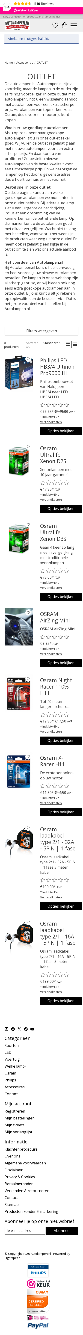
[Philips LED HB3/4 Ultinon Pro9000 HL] (19, 373)
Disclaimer (14, 1169)
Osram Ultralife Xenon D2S (53, 454)
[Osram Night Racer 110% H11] (19, 693)
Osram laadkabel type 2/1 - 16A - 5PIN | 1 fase (57, 933)
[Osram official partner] (38, 1312)
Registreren (15, 1111)
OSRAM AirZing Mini (55, 617)
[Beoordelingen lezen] (55, 405)
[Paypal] (38, 1327)
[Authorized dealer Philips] (38, 1276)
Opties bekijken (60, 430)
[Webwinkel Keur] (38, 1286)
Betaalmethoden (19, 1183)
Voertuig (12, 1059)
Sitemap (12, 1204)
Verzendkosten (51, 422)
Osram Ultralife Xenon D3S (53, 532)
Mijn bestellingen (20, 1118)
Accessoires (24, 62)
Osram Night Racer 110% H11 (56, 686)
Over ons (12, 1156)
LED (8, 1052)
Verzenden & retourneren (27, 1190)
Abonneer (62, 1230)
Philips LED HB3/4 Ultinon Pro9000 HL (57, 367)
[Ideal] (38, 1319)
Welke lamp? (15, 1066)
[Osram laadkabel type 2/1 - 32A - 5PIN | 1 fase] (19, 842)
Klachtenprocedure (21, 1149)
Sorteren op (32, 345)
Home (9, 62)
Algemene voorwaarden (25, 1163)
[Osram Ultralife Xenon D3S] (19, 538)
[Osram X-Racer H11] (19, 770)
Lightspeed (13, 1258)
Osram (10, 1073)
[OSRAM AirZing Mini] (19, 626)
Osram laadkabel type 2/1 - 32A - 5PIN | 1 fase (57, 839)
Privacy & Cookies (20, 1176)
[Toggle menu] (73, 25)
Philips (10, 1080)
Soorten (12, 1045)
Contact (11, 1093)
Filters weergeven (41, 330)
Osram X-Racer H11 (52, 761)
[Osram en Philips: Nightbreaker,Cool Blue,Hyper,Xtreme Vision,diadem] (17, 25)
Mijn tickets (14, 1125)
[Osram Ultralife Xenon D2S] (19, 461)
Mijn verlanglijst (18, 1131)
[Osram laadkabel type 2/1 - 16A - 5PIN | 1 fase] (19, 936)
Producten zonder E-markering (31, 1211)
